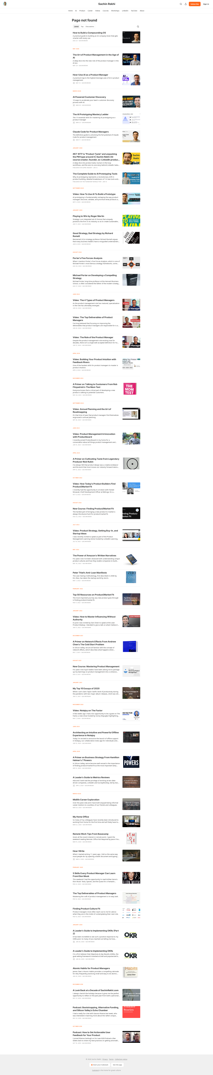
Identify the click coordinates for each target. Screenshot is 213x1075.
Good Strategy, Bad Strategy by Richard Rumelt (93, 234)
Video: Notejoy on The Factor (88, 710)
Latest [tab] (76, 27)
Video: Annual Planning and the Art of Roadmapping (92, 410)
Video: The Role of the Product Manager (93, 337)
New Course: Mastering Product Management (96, 666)
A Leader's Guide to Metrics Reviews (91, 777)
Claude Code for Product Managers (91, 132)
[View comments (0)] (90, 68)
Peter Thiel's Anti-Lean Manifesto (90, 572)
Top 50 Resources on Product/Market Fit (93, 594)
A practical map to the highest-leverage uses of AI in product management (96, 79)
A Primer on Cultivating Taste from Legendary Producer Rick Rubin (96, 460)
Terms (111, 1059)
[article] (106, 38)
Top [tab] (82, 27)
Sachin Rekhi (83, 40)
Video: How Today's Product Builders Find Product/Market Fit (94, 485)
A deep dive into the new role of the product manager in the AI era (96, 62)
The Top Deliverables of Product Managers (94, 893)
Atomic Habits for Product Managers (91, 968)
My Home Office (81, 817)
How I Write (78, 851)
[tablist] (84, 26)
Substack (95, 1070)
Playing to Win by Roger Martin (88, 216)
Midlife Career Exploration (86, 799)
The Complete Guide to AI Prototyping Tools (95, 174)
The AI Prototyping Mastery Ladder (90, 114)
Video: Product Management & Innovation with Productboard (94, 435)
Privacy (105, 1059)
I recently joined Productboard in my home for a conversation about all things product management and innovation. (94, 441)
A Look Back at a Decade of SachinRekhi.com (95, 990)
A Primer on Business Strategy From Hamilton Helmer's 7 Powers (96, 759)
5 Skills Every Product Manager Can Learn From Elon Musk (94, 874)
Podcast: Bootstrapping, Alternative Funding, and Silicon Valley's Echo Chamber (96, 1009)
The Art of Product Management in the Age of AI (96, 56)
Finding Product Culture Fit (86, 908)
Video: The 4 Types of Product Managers (93, 300)
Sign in (206, 4)
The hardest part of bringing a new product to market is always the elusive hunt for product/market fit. (94, 513)
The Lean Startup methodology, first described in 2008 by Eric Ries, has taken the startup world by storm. (95, 577)
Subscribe (195, 4)
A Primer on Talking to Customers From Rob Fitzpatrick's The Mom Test (95, 385)
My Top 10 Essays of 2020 (86, 688)
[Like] (74, 227)
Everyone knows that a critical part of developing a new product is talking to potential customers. (94, 391)
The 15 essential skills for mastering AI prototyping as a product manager (94, 118)
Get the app (117, 1065)
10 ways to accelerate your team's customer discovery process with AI (93, 101)
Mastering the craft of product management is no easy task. (95, 896)
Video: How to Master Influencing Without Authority (94, 618)
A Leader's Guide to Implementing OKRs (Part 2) (96, 932)
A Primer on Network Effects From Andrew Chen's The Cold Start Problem (94, 643)
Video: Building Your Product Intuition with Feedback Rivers (94, 361)
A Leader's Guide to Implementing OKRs (93, 951)
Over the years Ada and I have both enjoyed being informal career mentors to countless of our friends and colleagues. (95, 804)
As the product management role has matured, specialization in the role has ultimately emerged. (96, 304)
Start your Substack (100, 1065)
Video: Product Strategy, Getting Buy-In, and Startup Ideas (95, 532)
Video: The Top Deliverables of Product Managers (93, 319)
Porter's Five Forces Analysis (87, 258)
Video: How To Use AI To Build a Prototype (94, 194)
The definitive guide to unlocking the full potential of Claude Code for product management (95, 136)
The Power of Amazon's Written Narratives (94, 555)
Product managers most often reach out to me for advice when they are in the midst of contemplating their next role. (95, 913)
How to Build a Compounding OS (89, 33)
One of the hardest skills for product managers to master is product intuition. (95, 366)
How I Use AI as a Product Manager (90, 75)
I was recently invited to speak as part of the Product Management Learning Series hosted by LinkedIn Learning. (95, 538)
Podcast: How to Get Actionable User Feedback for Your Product (91, 1034)
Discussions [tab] (90, 27)
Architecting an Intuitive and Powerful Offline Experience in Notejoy (96, 734)
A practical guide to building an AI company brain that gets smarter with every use (95, 37)
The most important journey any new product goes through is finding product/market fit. (95, 599)
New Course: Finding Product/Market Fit (93, 508)
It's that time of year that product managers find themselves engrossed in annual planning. (96, 416)
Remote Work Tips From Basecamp (90, 834)
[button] (70, 10)
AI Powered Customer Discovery (89, 97)
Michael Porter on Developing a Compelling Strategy (95, 276)
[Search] (181, 4)
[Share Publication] (185, 4)
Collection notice (121, 1059)
